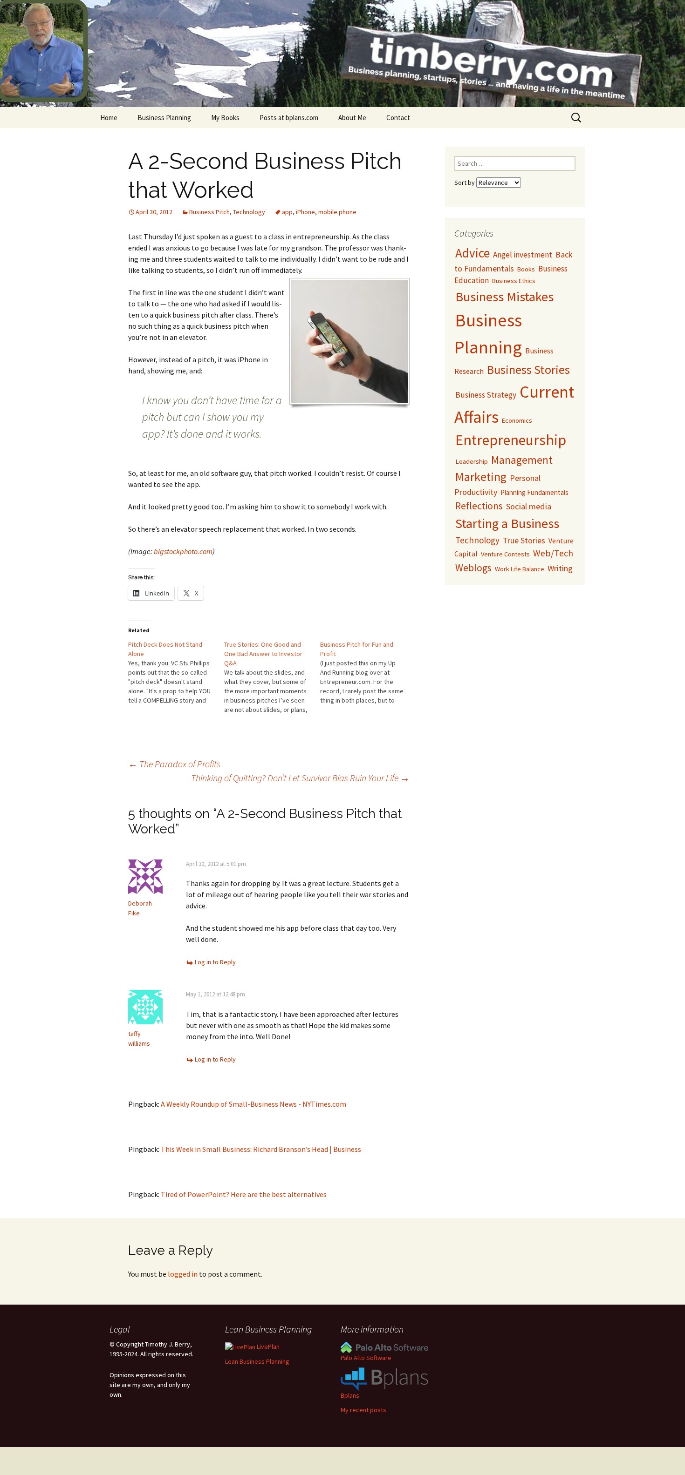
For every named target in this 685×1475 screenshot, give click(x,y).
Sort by (465, 182)
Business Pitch (209, 212)
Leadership (471, 461)
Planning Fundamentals (534, 492)
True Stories (524, 540)
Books (526, 269)
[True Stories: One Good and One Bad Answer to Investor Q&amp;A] (272, 677)
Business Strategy (485, 395)
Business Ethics (513, 281)
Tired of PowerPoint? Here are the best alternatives (244, 1194)
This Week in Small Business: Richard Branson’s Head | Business (261, 1149)
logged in (183, 1274)
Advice (472, 253)
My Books (225, 117)
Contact (398, 117)
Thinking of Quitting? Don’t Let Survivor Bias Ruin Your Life (300, 778)
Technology (249, 212)
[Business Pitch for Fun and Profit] (368, 672)
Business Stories (528, 369)
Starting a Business (507, 523)
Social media (528, 506)
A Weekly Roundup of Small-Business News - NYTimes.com (253, 1104)
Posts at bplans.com (289, 117)
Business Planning (164, 117)
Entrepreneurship (510, 440)
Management (522, 460)
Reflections (479, 506)
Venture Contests (505, 554)
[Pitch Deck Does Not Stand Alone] (176, 672)
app (287, 212)
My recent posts (363, 1410)
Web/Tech (553, 553)
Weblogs (473, 568)
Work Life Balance (519, 569)
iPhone (305, 212)
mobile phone (337, 212)
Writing (560, 568)
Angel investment (522, 255)
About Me (352, 117)
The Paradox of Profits (174, 764)
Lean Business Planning (257, 1361)
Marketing (481, 476)
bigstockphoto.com (183, 551)
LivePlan (267, 1346)
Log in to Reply (215, 962)
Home (108, 117)
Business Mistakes (504, 296)
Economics (517, 420)
